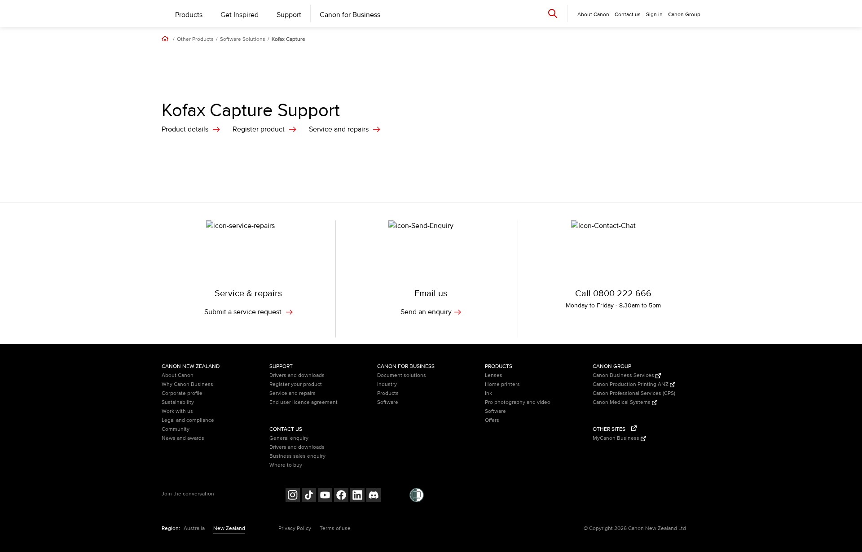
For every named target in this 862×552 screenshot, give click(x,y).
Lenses (493, 375)
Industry (387, 384)
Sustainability (178, 402)
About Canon (178, 375)
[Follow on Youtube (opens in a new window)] (325, 496)
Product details (185, 129)
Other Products (195, 39)
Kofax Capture (288, 39)
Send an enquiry (426, 311)
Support (289, 14)
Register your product (295, 384)
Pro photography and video (517, 402)
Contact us (628, 14)
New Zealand (229, 528)
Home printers (502, 384)
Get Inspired (239, 14)
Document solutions (401, 375)
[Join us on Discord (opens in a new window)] (373, 496)
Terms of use (335, 528)
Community (175, 429)
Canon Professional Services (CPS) (634, 393)
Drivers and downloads (297, 375)
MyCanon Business (617, 438)
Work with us (177, 411)
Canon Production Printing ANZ (631, 384)
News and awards (183, 438)
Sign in (654, 14)
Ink (488, 393)
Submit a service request (243, 311)
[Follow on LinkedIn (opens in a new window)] (357, 496)
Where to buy (285, 465)
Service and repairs (339, 129)
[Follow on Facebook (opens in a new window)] (341, 496)
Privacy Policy (294, 528)
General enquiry (288, 438)
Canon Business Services (624, 375)
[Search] (552, 13)
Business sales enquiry (297, 456)
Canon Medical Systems (622, 402)
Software (387, 402)
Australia (194, 528)
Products (188, 14)
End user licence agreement (303, 402)
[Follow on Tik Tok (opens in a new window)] (309, 496)
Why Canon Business (187, 384)
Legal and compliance (188, 420)
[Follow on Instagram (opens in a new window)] (293, 496)
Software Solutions (242, 39)
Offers (492, 420)
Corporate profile (182, 393)
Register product (259, 129)
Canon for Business (350, 14)
